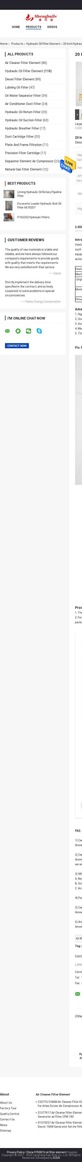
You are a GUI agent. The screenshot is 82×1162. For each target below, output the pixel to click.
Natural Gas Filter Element (23, 169)
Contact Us (7, 1119)
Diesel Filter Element (19, 79)
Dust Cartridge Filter (19, 136)
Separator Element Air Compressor (29, 161)
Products (33, 27)
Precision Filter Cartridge (22, 153)
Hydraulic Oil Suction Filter (23, 120)
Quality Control (9, 1113)
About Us (6, 1102)
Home (16, 27)
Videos (52, 27)
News (3, 1125)
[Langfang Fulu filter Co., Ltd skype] (42, 331)
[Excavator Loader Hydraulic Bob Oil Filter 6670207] (9, 205)
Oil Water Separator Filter (23, 96)
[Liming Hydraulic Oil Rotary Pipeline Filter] (9, 194)
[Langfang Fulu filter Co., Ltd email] (10, 331)
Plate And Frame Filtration (23, 145)
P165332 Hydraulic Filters (33, 217)
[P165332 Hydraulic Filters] (9, 217)
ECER (56, 1157)
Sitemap (5, 1130)
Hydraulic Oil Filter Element (43, 43)
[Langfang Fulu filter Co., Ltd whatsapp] (20, 331)
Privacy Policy (15, 1152)
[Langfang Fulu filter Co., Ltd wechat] (31, 331)
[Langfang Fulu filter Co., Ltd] (41, 18)
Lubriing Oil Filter (16, 87)
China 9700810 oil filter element (46, 1152)
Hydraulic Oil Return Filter (23, 112)
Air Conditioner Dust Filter (23, 104)
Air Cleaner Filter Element (23, 63)
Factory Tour (8, 1108)
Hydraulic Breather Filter (22, 128)
